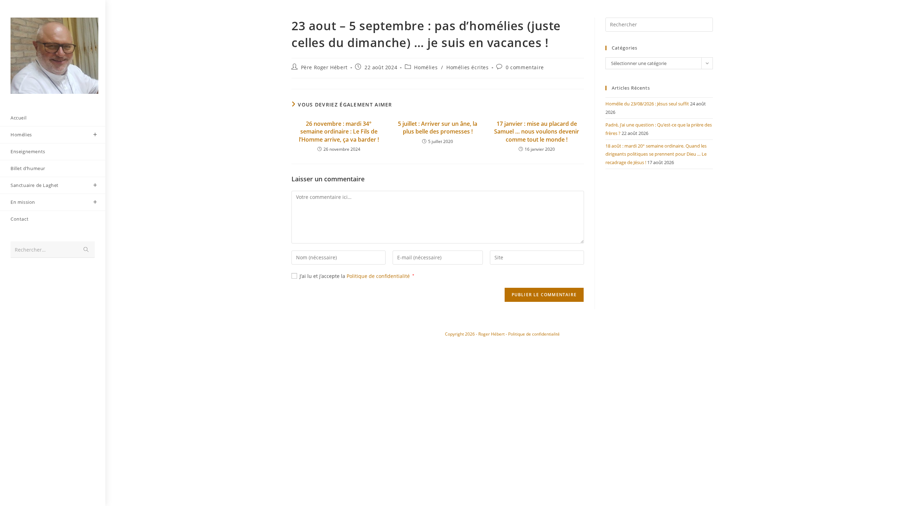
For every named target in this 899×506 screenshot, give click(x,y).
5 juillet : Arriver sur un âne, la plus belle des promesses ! (437, 127)
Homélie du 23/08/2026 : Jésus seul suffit (647, 103)
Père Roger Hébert (324, 67)
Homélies (426, 67)
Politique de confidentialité (379, 276)
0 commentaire (525, 67)
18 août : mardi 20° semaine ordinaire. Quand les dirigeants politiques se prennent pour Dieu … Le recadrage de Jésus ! (656, 154)
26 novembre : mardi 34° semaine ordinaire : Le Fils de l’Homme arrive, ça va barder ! (339, 131)
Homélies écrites (467, 67)
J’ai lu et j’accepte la (357, 276)
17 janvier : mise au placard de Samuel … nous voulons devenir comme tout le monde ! (536, 131)
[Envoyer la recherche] (86, 249)
